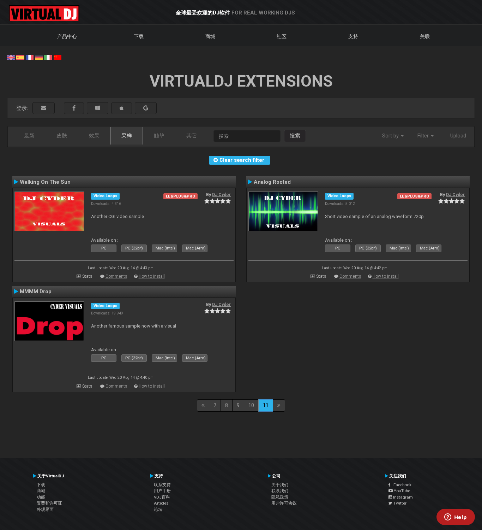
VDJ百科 (162, 497)
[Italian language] (48, 57)
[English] (11, 57)
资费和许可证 (49, 503)
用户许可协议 (284, 503)
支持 (353, 36)
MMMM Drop (36, 291)
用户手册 (162, 490)
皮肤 (61, 135)
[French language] (30, 57)
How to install (152, 276)
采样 (126, 135)
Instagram (402, 497)
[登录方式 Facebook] (74, 108)
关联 (425, 36)
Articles (161, 503)
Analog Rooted (272, 182)
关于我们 (279, 484)
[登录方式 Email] (43, 108)
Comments (116, 276)
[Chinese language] (57, 57)
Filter (423, 135)
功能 (41, 497)
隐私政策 (279, 497)
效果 (94, 135)
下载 (139, 36)
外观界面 (45, 509)
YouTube (401, 490)
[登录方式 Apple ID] (121, 108)
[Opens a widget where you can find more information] (455, 517)
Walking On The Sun (45, 182)
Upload (458, 135)
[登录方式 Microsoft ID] (97, 108)
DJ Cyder (221, 194)
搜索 (295, 135)
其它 (191, 135)
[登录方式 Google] (146, 108)
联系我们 (279, 490)
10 (251, 405)
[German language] (39, 57)
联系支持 (162, 484)
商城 (210, 36)
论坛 (158, 509)
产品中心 (67, 36)
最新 (29, 135)
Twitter (399, 503)
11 (266, 405)
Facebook (400, 484)
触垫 (159, 135)
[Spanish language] (20, 57)
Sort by (391, 135)
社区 (282, 36)
